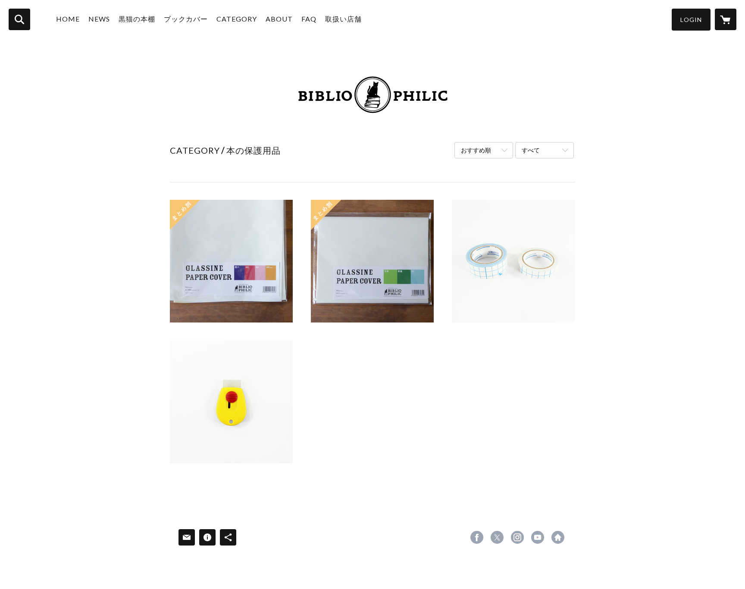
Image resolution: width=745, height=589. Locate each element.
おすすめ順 (476, 150)
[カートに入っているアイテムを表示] (725, 19)
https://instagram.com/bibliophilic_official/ (517, 537)
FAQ (308, 19)
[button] (691, 20)
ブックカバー (186, 19)
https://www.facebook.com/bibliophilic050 (476, 537)
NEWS (99, 19)
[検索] (19, 19)
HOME (68, 19)
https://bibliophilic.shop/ (557, 537)
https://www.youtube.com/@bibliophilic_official (537, 537)
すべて (531, 150)
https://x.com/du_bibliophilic (497, 537)
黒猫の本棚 (137, 19)
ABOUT (279, 19)
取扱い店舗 (343, 19)
